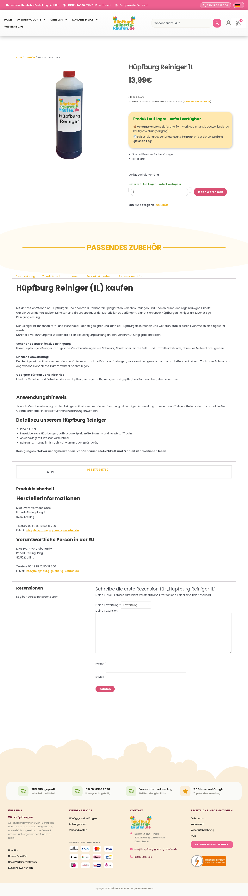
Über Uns (56, 20)
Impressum (197, 824)
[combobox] (182, 23)
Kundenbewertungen (20, 868)
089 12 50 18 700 (143, 857)
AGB (193, 836)
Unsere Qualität (17, 856)
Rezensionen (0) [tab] (130, 276)
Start (19, 57)
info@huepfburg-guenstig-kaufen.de (52, 530)
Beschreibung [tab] (25, 276)
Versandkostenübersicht (196, 101)
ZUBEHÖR (29, 57)
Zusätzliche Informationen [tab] (60, 276)
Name (101, 663)
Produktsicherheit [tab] (99, 276)
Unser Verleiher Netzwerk (22, 862)
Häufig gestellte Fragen (82, 818)
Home (8, 20)
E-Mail (101, 677)
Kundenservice (82, 20)
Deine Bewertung (108, 605)
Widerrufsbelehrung (202, 830)
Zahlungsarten (77, 824)
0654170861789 (97, 470)
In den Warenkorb (210, 192)
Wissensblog (13, 26)
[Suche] (217, 23)
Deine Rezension (108, 611)
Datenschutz (198, 818)
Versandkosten (78, 830)
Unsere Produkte (29, 20)
